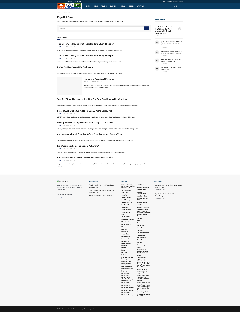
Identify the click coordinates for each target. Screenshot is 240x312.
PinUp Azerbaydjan (143, 232)
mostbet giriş (125, 292)
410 (122, 214)
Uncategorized (141, 257)
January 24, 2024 (67, 125)
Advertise (169, 1)
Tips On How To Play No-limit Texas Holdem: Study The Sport (85, 43)
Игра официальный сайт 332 (143, 295)
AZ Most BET (125, 217)
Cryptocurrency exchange (126, 244)
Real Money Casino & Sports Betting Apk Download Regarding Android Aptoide (171, 52)
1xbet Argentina (126, 197)
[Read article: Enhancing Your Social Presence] (69, 86)
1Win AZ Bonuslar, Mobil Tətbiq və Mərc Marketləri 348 (128, 186)
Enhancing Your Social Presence (99, 78)
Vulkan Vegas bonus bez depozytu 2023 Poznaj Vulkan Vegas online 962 (143, 265)
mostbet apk (125, 273)
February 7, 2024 (67, 46)
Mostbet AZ (125, 283)
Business (113, 6)
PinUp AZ (140, 230)
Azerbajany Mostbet (127, 219)
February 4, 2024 (67, 70)
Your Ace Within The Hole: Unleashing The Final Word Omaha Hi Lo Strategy (92, 99)
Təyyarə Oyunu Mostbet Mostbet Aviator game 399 (142, 251)
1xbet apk (124, 195)
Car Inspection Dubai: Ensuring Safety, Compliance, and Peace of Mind (90, 134)
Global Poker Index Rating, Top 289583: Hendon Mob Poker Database (171, 60)
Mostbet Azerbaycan (127, 290)
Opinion (131, 6)
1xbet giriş (124, 207)
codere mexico (126, 236)
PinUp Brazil (141, 235)
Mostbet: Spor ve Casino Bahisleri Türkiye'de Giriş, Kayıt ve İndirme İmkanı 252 (143, 212)
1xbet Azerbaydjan (127, 202)
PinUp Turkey (141, 240)
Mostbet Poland (142, 196)
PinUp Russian (141, 237)
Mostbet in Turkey (127, 295)
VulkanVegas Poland (143, 292)
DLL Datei (124, 252)
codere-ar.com (126, 239)
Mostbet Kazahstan (143, 187)
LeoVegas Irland (126, 266)
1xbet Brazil (125, 205)
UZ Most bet (141, 260)
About (164, 1)
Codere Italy (125, 234)
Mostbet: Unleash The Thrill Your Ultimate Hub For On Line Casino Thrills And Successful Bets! (164, 30)
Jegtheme (94, 309)
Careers (175, 1)
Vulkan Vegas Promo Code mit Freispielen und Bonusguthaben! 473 (143, 287)
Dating (123, 250)
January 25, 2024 (67, 113)
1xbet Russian (125, 212)
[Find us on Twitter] (60, 1)
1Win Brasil (124, 192)
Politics (104, 6)
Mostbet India (141, 185)
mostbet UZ (140, 205)
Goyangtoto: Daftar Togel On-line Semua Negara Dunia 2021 (85, 122)
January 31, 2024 (94, 81)
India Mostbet (125, 255)
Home (88, 6)
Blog (122, 226)
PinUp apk (140, 228)
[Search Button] (182, 6)
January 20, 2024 (67, 160)
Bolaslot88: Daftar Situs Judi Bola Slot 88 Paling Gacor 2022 (84, 110)
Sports (139, 247)
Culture (122, 6)
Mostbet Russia (142, 202)
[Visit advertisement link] (169, 13)
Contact (181, 1)
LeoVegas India (126, 263)
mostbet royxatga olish (142, 199)
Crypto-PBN (125, 241)
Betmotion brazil (126, 224)
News (96, 6)
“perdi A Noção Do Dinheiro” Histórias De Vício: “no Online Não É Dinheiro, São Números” (171, 43)
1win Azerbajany (126, 190)
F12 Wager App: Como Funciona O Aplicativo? (78, 145)
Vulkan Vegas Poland (143, 282)
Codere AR (124, 231)
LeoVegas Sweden (127, 268)
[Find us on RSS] (65, 1)
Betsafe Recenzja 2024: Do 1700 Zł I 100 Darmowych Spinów (84, 157)
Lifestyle (140, 6)
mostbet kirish (141, 189)
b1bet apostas (125, 222)
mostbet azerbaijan (127, 287)
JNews (63, 309)
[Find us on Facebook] (57, 1)
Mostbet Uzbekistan (143, 207)
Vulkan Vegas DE (142, 269)
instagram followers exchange (127, 258)
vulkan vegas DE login (142, 272)
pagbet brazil (141, 225)
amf (60, 46)
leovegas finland (126, 261)
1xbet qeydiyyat (126, 209)
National (139, 218)
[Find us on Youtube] (62, 1)
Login (175, 6)
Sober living (141, 245)
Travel (139, 255)
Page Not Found (66, 12)
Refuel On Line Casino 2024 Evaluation (75, 67)
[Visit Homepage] (69, 6)
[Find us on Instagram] (64, 198)
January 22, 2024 (67, 137)
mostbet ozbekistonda (141, 192)
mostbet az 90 (125, 285)
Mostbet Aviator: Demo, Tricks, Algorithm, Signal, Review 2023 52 (127, 278)
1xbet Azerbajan (126, 200)
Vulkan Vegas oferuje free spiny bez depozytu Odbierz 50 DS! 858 (143, 278)
